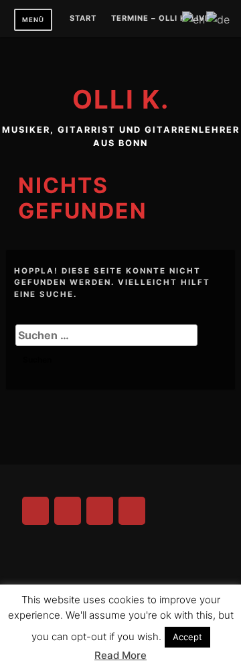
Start (83, 19)
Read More (120, 655)
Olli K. (120, 99)
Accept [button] (187, 636)
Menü (33, 19)
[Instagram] (67, 511)
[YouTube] (99, 511)
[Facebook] (35, 511)
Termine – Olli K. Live (160, 19)
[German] (218, 18)
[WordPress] (131, 511)
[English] (194, 18)
